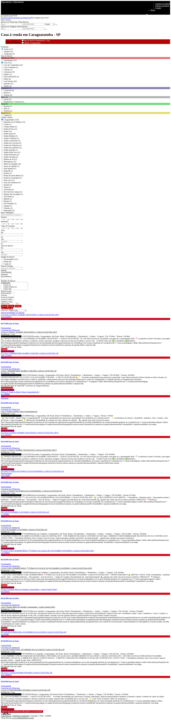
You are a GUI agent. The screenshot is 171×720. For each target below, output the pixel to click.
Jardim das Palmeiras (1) (13, 145)
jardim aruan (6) (9, 134)
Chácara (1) (8, 70)
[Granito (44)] (14, 289)
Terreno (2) (8, 95)
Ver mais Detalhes (7, 351)
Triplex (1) (8, 86)
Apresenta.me (6, 714)
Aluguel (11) (8, 51)
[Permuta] (7, 295)
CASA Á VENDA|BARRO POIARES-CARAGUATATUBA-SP (25, 690)
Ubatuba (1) (8, 208)
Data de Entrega (7, 266)
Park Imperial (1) (10, 169)
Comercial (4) (9, 90)
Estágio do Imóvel (7, 257)
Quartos (4, 217)
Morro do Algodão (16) (12, 164)
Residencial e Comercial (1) (14, 102)
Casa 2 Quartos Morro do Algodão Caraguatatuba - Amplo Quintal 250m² (28, 607)
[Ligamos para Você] (9, 16)
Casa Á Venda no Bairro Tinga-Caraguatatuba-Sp (19, 412)
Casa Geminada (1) (11, 67)
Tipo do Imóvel (6, 56)
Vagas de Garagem (8, 226)
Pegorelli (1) (8, 171)
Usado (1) (7, 264)
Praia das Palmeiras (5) (12, 183)
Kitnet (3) (7, 79)
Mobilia (4, 270)
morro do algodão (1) (11, 166)
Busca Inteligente (7, 213)
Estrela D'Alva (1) (10, 129)
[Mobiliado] (6, 275)
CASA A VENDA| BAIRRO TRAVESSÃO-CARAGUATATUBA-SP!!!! (29, 450)
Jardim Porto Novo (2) (12, 152)
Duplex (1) (8, 74)
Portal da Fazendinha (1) (13, 178)
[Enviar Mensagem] (46, 29)
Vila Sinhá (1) (9, 196)
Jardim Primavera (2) (11, 155)
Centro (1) (7, 124)
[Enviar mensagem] (56, 24)
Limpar (11, 306)
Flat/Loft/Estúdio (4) (11, 77)
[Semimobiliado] (6, 273)
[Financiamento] (7, 293)
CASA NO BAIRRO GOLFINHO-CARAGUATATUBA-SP (24, 530)
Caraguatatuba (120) (11, 120)
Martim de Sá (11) (10, 159)
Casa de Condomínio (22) (13, 65)
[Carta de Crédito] (7, 299)
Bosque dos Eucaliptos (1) (13, 194)
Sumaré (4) (8, 185)
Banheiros (4, 222)
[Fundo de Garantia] (7, 297)
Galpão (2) (8, 115)
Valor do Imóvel (7, 246)
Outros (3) (7, 99)
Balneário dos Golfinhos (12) (14, 122)
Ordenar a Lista (6, 302)
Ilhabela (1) (8, 199)
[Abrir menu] (147, 14)
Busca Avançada (7, 308)
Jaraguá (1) (8, 206)
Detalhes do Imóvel (8, 281)
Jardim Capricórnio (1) (12, 141)
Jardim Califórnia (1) (11, 138)
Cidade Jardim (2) (10, 127)
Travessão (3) (9, 190)
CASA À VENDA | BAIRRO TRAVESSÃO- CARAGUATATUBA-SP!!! (29, 332)
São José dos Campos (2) (13, 192)
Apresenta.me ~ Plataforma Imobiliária (15, 716)
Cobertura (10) (9, 72)
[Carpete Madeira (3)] (14, 287)
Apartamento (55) (10, 60)
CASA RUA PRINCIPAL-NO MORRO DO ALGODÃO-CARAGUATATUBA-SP (32, 650)
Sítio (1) (7, 109)
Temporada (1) (9, 54)
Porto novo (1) (9, 180)
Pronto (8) (7, 262)
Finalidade (5, 47)
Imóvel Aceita (6, 291)
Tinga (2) (7, 187)
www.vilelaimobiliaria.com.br (23, 718)
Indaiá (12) (8, 131)
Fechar (18, 306)
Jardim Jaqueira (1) (11, 150)
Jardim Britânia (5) (10, 136)
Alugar (10, 388)
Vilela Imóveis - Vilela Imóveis (12, 2)
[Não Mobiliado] (6, 277)
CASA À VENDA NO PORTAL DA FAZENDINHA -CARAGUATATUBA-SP (31, 491)
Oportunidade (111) (11, 259)
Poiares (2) (8, 173)
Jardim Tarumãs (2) (11, 157)
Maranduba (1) (9, 210)
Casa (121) (8, 63)
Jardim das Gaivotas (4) (12, 143)
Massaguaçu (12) (10, 162)
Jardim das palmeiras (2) (13, 148)
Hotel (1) (7, 93)
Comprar (4, 349)
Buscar (4, 306)
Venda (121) (8, 49)
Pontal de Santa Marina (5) (13, 176)
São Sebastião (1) (10, 203)
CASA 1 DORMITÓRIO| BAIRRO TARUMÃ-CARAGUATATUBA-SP (29, 371)
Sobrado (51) (8, 84)
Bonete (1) (8, 201)
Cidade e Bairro (7, 117)
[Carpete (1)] (14, 285)
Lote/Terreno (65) (10, 81)
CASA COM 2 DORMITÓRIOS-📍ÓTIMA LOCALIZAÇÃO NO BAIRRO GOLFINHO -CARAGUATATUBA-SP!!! (46, 568)
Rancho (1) (8, 106)
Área (3, 230)
